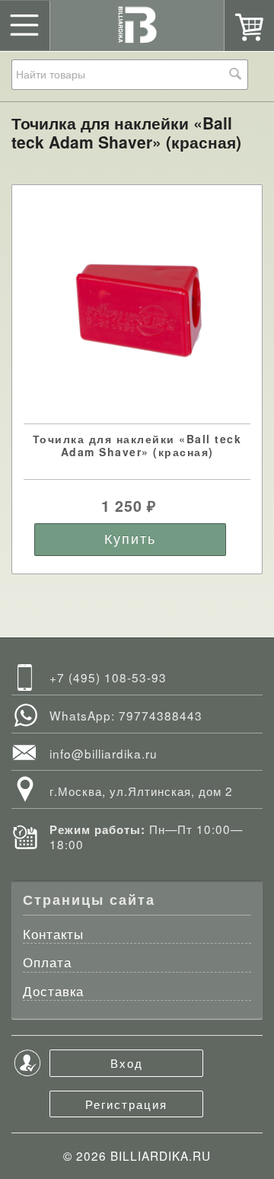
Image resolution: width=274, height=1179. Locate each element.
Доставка (53, 992)
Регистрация (126, 1103)
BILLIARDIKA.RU (160, 1155)
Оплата (47, 963)
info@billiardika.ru (103, 753)
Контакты (53, 935)
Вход (126, 1062)
